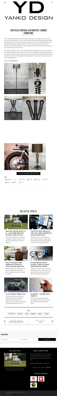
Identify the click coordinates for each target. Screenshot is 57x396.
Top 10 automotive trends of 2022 (16, 294)
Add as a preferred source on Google (29, 173)
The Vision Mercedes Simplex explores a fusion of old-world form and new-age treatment (40, 264)
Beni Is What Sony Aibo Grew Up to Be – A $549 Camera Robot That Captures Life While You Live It (15, 233)
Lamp (27, 313)
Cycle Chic (40, 321)
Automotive (12, 313)
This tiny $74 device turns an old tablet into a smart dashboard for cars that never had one (41, 233)
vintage (46, 313)
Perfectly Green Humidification (16, 321)
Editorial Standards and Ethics (36, 363)
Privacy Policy (47, 363)
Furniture (20, 313)
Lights (40, 313)
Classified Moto (13, 60)
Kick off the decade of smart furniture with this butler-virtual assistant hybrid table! (15, 264)
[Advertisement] (28, 24)
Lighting (33, 313)
